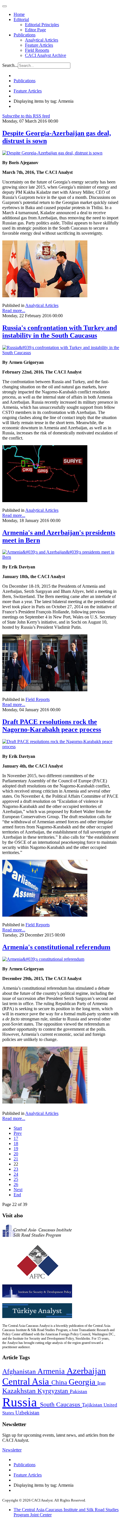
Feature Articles (39, 45)
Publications (24, 34)
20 (16, 1153)
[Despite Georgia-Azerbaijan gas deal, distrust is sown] (52, 152)
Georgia (83, 1381)
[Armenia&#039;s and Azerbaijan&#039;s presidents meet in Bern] (61, 557)
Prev (18, 1133)
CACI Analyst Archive (45, 55)
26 (16, 1184)
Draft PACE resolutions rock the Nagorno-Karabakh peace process (51, 725)
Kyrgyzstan (53, 1391)
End (17, 1194)
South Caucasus (61, 1404)
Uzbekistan (27, 1413)
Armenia (52, 1371)
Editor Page (35, 29)
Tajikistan (93, 1405)
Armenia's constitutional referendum (56, 947)
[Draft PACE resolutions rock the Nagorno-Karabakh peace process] (61, 746)
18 (16, 1143)
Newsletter (12, 1449)
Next (18, 1189)
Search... (10, 65)
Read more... (13, 310)
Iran (101, 1383)
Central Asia (26, 1381)
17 (16, 1138)
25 (16, 1179)
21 (16, 1158)
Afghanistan (19, 1371)
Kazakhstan (19, 1391)
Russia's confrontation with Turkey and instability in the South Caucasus (59, 331)
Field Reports (37, 50)
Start (18, 1128)
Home (19, 14)
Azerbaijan (86, 1371)
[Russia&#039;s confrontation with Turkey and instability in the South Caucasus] (61, 352)
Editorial (21, 19)
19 (16, 1148)
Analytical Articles (41, 40)
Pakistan (78, 1391)
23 (16, 1169)
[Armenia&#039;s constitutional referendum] (43, 959)
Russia (21, 1402)
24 (16, 1174)
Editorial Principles (42, 24)
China (60, 1382)
